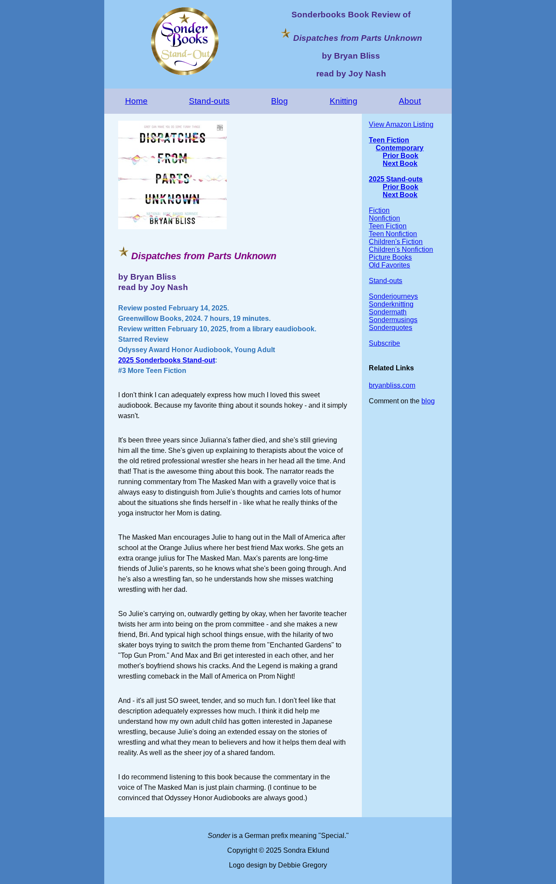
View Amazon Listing (401, 124)
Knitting (343, 101)
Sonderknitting (391, 304)
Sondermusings (393, 319)
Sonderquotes (390, 327)
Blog (279, 101)
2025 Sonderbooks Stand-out (166, 360)
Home (136, 101)
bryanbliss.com (392, 385)
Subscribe (384, 343)
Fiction (379, 210)
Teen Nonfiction (393, 233)
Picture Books (390, 257)
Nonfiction (384, 218)
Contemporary (400, 148)
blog (428, 401)
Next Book (400, 163)
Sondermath (388, 312)
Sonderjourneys (393, 296)
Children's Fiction (396, 241)
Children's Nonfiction (401, 249)
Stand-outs (209, 101)
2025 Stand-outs (396, 179)
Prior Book (400, 155)
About (410, 101)
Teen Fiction (389, 140)
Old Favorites (389, 265)
